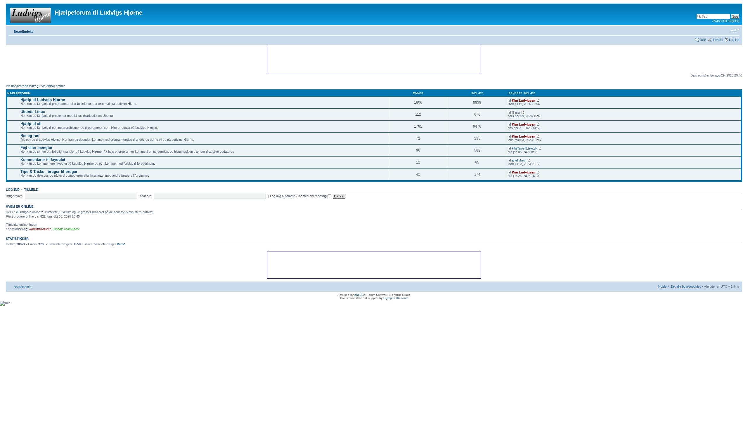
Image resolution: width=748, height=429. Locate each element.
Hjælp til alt (30, 123)
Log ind (734, 39)
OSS (702, 39)
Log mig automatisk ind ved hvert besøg (299, 196)
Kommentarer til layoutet (42, 159)
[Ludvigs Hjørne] (31, 14)
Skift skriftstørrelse (735, 30)
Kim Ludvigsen (523, 100)
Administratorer (40, 229)
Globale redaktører (66, 229)
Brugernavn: (14, 196)
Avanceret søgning (725, 20)
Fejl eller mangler (36, 147)
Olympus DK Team (395, 298)
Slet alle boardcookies (685, 286)
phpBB (359, 294)
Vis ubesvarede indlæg (22, 86)
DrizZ (121, 244)
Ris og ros (29, 135)
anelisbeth (519, 160)
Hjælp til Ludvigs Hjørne (42, 100)
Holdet (662, 286)
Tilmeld (718, 39)
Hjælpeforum (18, 93)
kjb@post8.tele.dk (524, 148)
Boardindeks (23, 31)
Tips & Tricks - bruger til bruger (48, 171)
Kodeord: (145, 196)
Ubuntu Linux (32, 112)
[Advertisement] (373, 59)
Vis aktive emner (53, 86)
